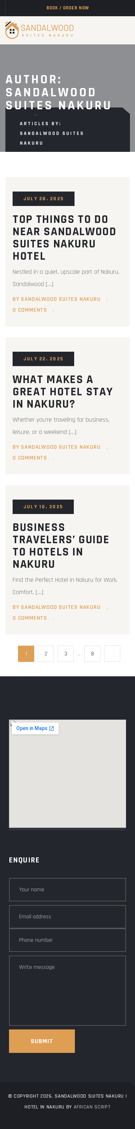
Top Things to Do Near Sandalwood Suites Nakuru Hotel (65, 238)
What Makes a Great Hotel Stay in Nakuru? (63, 392)
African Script (92, 1107)
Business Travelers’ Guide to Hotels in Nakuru (61, 546)
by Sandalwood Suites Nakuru (57, 299)
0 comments (30, 310)
